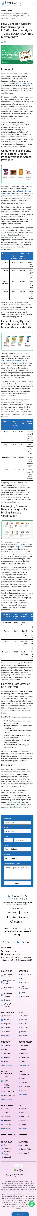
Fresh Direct (7, 1061)
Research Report (7, 1152)
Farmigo (6, 1057)
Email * (6, 827)
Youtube (24, 1061)
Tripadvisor (25, 1075)
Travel (23, 993)
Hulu (22, 1113)
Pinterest (24, 1053)
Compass (6, 1117)
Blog (10, 10)
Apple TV (24, 1121)
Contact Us (25, 1153)
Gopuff (23, 1024)
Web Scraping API (9, 988)
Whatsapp (25, 1057)
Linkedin (24, 1045)
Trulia (5, 1113)
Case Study (8, 1148)
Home (3, 10)
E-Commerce (26, 974)
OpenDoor (7, 1121)
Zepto (5, 1081)
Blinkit (5, 1077)
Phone (6, 836)
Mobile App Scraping (8, 995)
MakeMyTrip (25, 1082)
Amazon (7, 1016)
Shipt (5, 1049)
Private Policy (26, 1149)
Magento (6, 1024)
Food (23, 978)
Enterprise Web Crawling (9, 982)
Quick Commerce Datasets (11, 361)
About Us (24, 1145)
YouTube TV (25, 1117)
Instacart (24, 1020)
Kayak (23, 1079)
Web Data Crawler (14, 802)
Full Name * (7, 819)
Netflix (23, 1109)
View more (5, 1036)
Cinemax (24, 1125)
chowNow (24, 1028)
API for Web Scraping (8, 1005)
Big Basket (7, 1045)
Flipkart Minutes (9, 1095)
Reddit (23, 1049)
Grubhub (24, 1016)
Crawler (7, 1000)
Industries (7, 854)
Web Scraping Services (9, 975)
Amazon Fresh (8, 1091)
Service (6, 845)
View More (5, 1065)
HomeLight (7, 1125)
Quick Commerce (25, 987)
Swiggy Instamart (6, 1086)
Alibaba (7, 1032)
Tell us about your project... (12, 863)
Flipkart (6, 1020)
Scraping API (20, 547)
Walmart (7, 1028)
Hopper (23, 1090)
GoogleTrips (25, 1086)
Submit (17, 883)
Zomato (24, 1032)
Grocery (24, 982)
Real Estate (25, 997)
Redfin (5, 1109)
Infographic (8, 1157)
